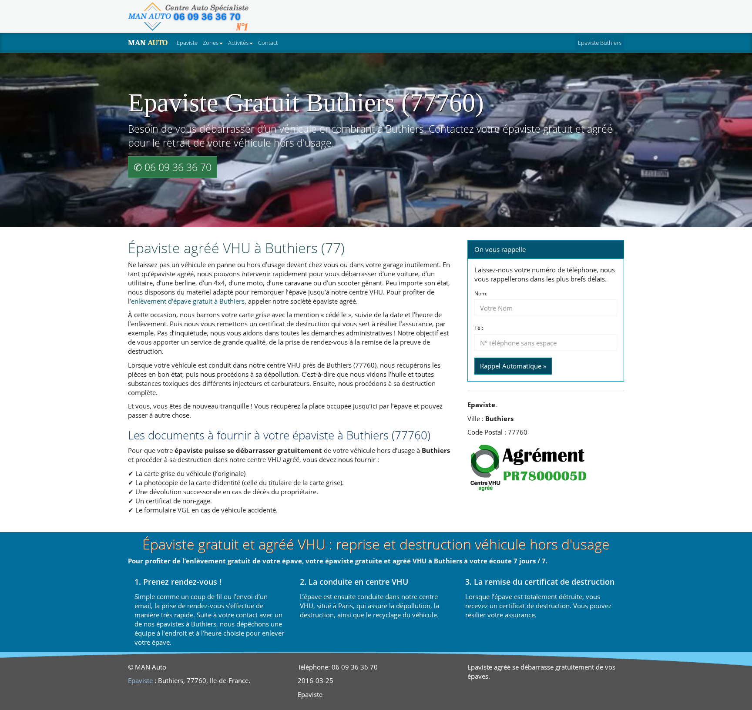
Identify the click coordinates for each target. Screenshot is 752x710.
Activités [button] (238, 43)
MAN (148, 42)
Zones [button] (210, 43)
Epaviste (187, 43)
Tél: (478, 328)
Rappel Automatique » (513, 366)
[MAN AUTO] (188, 16)
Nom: (480, 293)
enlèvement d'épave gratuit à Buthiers (188, 301)
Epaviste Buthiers (599, 43)
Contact (268, 43)
